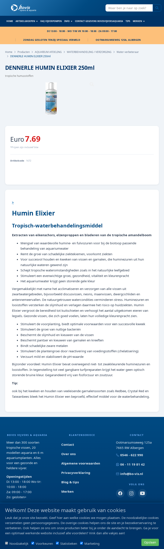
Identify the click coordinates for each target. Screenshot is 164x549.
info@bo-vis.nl (131, 474)
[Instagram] (131, 493)
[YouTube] (142, 493)
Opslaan (150, 542)
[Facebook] (120, 493)
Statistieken (68, 543)
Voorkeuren (44, 543)
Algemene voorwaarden (80, 463)
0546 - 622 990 (131, 455)
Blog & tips (70, 482)
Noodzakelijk (18, 543)
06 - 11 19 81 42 (132, 464)
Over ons (68, 454)
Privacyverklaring (75, 472)
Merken (67, 491)
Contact (67, 444)
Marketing (92, 543)
